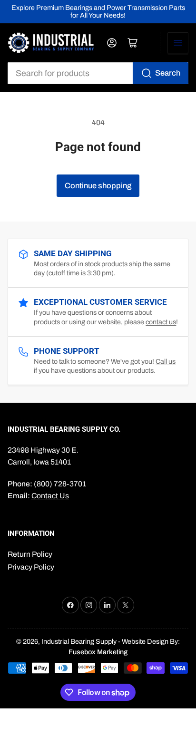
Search (167, 72)
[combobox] (98, 73)
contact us (161, 322)
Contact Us (50, 496)
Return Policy (30, 554)
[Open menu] (177, 42)
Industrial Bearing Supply (79, 641)
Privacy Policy (31, 567)
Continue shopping (98, 185)
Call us (166, 361)
